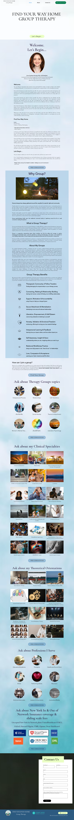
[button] (38, 3)
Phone (44, 774)
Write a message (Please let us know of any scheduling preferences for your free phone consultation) (53, 792)
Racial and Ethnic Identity (47, 787)
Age (44, 778)
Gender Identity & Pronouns (48, 783)
